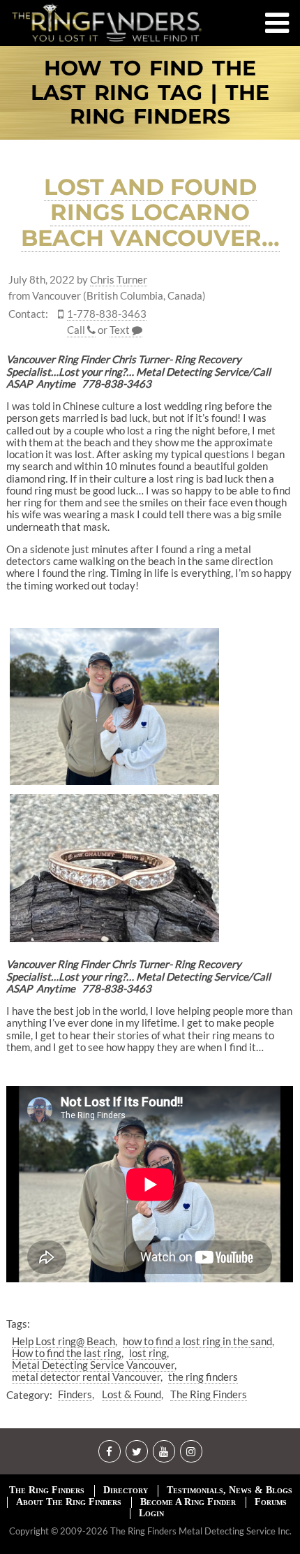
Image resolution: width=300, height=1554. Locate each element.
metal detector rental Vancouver (86, 1376)
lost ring (148, 1353)
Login (151, 1513)
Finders (75, 1394)
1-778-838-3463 (107, 314)
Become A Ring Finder (188, 1502)
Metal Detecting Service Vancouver (93, 1364)
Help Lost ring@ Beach (63, 1341)
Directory (125, 1490)
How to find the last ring (66, 1353)
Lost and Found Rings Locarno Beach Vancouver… (150, 212)
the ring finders (203, 1376)
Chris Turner (118, 280)
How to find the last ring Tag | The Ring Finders (150, 93)
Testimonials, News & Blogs (229, 1490)
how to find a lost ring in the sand (197, 1341)
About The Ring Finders (68, 1502)
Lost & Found (131, 1394)
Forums (271, 1502)
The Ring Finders (208, 1394)
